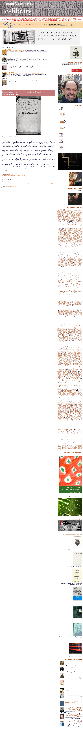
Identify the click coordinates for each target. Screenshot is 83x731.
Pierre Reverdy (76, 444)
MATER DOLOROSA (66, 18)
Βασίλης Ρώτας (67, 245)
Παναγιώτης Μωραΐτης (68, 391)
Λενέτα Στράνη (61, 327)
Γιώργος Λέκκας (69, 262)
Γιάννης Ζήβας (64, 255)
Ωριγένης (78, 429)
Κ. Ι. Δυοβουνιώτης (77, 313)
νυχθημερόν (4, 57)
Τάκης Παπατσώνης (72, 416)
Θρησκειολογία (77, 305)
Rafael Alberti (64, 445)
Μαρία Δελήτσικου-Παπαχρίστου (72, 339)
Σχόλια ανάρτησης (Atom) (12, 186)
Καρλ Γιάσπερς (64, 315)
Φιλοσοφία (74, 421)
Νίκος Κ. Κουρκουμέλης (67, 373)
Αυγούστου (62, 122)
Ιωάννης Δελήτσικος (77, 311)
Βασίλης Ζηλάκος (60, 245)
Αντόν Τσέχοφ (72, 222)
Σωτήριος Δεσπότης (78, 414)
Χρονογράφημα (67, 429)
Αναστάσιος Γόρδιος (76, 217)
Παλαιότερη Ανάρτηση (51, 183)
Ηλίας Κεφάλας (70, 302)
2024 (60, 109)
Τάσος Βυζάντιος (60, 417)
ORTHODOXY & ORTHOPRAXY (8, 72)
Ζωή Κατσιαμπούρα (76, 301)
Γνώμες (59, 266)
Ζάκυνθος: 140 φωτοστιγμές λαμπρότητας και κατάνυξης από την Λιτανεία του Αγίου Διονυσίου (25, 58)
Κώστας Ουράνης (60, 325)
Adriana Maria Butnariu (67, 430)
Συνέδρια (70, 413)
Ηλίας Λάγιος (77, 302)
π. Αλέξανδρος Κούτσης (61, 381)
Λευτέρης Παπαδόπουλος (77, 327)
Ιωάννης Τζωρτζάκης (78, 312)
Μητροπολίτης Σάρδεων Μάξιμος (74, 359)
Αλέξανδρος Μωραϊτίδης (75, 215)
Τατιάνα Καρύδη (73, 418)
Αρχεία (65, 230)
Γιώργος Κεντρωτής (60, 262)
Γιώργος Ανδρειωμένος (78, 259)
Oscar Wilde (76, 443)
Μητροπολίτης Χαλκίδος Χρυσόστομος (70, 361)
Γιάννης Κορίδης (60, 256)
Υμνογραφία (69, 420)
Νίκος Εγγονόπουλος (67, 372)
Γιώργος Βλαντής (68, 260)
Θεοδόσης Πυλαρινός (77, 304)
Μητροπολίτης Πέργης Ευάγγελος (63, 357)
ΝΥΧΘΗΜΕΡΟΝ (29, 18)
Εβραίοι (60, 285)
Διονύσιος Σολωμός (61, 284)
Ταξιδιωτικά (79, 416)
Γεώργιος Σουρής (66, 254)
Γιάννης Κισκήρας (71, 255)
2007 (60, 149)
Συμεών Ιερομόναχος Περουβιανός (75, 412)
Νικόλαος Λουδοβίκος (78, 369)
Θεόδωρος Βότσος (60, 305)
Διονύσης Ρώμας (60, 281)
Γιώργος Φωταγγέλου (67, 264)
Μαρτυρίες (73, 343)
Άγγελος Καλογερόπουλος (76, 210)
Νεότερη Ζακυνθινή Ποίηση (76, 366)
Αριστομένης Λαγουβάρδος (66, 229)
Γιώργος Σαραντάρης (63, 263)
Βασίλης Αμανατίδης (70, 244)
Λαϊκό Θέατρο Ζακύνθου (62, 326)
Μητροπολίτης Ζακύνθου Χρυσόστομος (69, 351)
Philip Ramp (63, 444)
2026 (60, 107)
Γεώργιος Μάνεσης (73, 252)
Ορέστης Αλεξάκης (75, 379)
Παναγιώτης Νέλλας (77, 391)
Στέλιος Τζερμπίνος (74, 411)
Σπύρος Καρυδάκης (74, 407)
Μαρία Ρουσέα (60, 341)
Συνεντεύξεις (77, 413)
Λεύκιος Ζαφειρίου (68, 327)
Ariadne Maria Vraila (77, 431)
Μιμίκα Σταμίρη (67, 362)
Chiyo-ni (58, 432)
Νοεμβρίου (62, 113)
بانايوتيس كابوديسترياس (72, 448)
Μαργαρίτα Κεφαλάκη (63, 338)
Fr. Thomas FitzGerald (77, 433)
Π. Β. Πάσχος (79, 381)
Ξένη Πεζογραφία (68, 376)
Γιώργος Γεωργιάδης (60, 261)
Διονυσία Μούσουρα (69, 282)
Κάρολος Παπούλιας (78, 315)
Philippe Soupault (69, 444)
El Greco (69, 433)
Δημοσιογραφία (74, 277)
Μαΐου (61, 126)
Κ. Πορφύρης (66, 314)
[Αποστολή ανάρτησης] (12, 174)
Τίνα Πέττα (79, 419)
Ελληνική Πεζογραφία (72, 290)
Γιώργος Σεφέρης (73, 263)
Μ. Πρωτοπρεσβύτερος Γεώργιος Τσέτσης (66, 331)
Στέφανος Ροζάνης (65, 412)
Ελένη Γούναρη (76, 286)
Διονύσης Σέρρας (70, 281)
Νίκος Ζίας (75, 372)
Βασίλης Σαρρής (74, 245)
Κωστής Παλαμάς (77, 325)
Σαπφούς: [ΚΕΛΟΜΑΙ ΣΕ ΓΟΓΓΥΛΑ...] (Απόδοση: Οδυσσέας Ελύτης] (75, 661)
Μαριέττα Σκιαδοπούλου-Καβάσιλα (70, 341)
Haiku (58, 437)
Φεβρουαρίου (62, 129)
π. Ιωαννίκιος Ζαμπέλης (62, 385)
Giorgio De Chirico (78, 434)
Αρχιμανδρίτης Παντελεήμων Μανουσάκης (64, 239)
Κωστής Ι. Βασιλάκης (68, 325)
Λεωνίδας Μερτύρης (72, 328)
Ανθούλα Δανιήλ (65, 221)
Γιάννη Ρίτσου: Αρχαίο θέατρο (76, 688)
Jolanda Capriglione (60, 439)
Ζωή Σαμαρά (64, 302)
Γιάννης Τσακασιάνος (68, 258)
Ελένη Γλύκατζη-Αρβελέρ (67, 286)
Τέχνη (60, 419)
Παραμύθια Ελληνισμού (61, 393)
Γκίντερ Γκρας (70, 265)
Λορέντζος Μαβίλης (70, 329)
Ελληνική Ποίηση (62, 291)
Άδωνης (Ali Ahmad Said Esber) (75, 213)
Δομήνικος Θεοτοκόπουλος (71, 284)
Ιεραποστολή (59, 309)
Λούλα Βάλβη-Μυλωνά (61, 330)
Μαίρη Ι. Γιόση (75, 332)
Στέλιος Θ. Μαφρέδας (65, 411)
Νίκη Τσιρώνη (70, 368)
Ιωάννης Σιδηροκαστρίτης (69, 312)
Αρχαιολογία (59, 230)
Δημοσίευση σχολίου (5, 181)
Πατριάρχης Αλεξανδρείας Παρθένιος (63, 394)
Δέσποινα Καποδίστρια (67, 268)
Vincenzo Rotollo (66, 447)
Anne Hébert (70, 431)
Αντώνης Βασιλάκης (62, 223)
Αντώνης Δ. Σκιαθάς (72, 223)
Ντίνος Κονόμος (75, 375)
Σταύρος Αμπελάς (66, 410)
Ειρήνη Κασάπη (73, 285)
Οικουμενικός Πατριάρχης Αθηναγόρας (72, 377)
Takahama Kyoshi (68, 446)
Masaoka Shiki (71, 441)
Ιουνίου (61, 124)
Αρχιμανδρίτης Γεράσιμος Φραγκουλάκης (64, 236)
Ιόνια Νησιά (66, 309)
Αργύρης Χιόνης (67, 228)
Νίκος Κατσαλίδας (73, 374)
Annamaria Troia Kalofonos (62, 431)
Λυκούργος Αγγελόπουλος (70, 330)
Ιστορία (15, 175)
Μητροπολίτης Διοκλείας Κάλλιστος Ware (65, 350)
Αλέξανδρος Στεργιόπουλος (76, 216)
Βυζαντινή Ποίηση (62, 249)
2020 (60, 134)
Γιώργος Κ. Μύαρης (69, 261)
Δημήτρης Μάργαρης (77, 275)
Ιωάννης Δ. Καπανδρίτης (68, 311)
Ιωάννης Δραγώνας (60, 312)
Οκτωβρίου (62, 114)
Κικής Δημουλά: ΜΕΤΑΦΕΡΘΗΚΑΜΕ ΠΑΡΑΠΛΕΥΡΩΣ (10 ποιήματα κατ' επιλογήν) (73, 702)
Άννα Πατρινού (74, 221)
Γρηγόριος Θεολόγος (67, 266)
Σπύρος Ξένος (64, 408)
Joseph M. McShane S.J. (70, 439)
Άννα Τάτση (80, 221)
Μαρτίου (61, 128)
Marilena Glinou (64, 441)
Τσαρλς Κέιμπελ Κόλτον (61, 420)
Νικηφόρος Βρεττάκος (78, 368)
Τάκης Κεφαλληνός (62, 416)
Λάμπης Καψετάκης (73, 326)
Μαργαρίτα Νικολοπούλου (73, 338)
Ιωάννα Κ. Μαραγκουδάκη (64, 310)
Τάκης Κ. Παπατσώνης (78, 415)
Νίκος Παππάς (79, 374)
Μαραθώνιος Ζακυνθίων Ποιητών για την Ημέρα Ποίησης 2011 (70, 337)
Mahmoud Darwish (73, 440)
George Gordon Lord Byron (68, 434)
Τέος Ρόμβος (80, 418)
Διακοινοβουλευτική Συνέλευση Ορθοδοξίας (71, 278)
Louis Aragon (59, 440)
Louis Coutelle (66, 440)
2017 (60, 137)
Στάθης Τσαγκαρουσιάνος (73, 408)
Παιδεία (69, 388)
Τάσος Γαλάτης (67, 417)
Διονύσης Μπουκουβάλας (76, 280)
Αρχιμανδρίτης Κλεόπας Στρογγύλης (73, 238)
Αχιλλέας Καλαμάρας (77, 240)
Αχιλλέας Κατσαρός (60, 241)
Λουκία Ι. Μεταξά (78, 329)
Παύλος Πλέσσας (72, 395)
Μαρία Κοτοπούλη (67, 340)
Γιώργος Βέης (61, 260)
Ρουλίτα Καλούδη (66, 403)
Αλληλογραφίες (67, 217)
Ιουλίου (61, 123)
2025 (60, 108)
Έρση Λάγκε (74, 295)
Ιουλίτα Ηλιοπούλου (73, 309)
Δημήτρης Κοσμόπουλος (72, 273)
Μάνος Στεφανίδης (66, 334)
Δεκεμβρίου (62, 112)
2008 (60, 148)
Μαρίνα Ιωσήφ (79, 341)
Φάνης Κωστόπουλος (77, 420)
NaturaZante (4, 64)
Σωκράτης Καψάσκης (69, 414)
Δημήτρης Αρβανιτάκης (71, 270)
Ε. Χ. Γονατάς (80, 284)
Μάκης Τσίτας (65, 333)
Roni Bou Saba (79, 445)
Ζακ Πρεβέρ (61, 300)
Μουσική (59, 364)
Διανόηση (59, 279)
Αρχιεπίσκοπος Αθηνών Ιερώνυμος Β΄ (64, 231)
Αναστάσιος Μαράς (61, 218)
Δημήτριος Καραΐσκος (67, 277)
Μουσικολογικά (68, 364)
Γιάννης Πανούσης (77, 256)
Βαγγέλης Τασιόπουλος (77, 242)
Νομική (60, 375)
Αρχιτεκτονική (68, 240)
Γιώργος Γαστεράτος (77, 260)
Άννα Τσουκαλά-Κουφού (63, 222)
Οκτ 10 (62, 120)
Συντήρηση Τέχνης (60, 414)
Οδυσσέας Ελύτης (76, 376)
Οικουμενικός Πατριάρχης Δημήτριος (63, 379)
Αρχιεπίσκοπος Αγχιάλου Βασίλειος (74, 230)
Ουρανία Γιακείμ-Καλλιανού (67, 380)
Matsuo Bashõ (59, 442)
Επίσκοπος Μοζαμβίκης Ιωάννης (68, 293)
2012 (60, 143)
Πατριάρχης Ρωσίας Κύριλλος (76, 394)
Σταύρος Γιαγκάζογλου (74, 410)
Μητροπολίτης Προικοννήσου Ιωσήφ (68, 358)
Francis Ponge (59, 434)
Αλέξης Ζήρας (60, 217)
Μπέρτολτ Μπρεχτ (76, 364)
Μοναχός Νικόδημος (77, 363)
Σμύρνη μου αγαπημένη (11, 80)
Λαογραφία (80, 326)
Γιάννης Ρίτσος (60, 258)
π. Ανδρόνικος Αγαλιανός (71, 381)
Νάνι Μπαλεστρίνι (78, 365)
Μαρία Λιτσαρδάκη (78, 340)
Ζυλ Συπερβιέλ (69, 301)
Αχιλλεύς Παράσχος (69, 241)
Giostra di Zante (61, 436)
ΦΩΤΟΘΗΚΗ (50, 18)
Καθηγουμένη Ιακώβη (73, 314)
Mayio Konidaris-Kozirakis (68, 442)
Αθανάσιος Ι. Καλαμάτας (61, 214)
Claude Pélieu (64, 432)
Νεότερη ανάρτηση (4, 183)
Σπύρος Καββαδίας (66, 407)
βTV (60, 18)
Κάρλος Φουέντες (71, 315)
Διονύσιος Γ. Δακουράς (67, 283)
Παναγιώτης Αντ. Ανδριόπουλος (70, 389)
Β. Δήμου (75, 241)
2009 (60, 147)
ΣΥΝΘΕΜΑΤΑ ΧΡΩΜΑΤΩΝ (38, 18)
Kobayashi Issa (78, 439)
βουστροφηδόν (5, 79)
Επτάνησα (67, 294)
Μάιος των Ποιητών (67, 332)
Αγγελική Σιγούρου (67, 210)
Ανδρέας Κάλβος (66, 220)
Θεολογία (68, 305)
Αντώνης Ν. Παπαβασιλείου (76, 224)
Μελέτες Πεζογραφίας (63, 346)
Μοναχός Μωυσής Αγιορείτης (67, 363)
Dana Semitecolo (78, 432)
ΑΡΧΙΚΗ (5, 18)
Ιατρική (74, 308)
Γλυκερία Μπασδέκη (77, 265)
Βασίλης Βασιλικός (78, 244)
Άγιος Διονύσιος (71, 212)
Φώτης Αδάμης (67, 423)
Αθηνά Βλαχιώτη (70, 214)
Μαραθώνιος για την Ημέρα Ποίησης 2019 (73, 336)
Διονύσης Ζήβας (75, 279)
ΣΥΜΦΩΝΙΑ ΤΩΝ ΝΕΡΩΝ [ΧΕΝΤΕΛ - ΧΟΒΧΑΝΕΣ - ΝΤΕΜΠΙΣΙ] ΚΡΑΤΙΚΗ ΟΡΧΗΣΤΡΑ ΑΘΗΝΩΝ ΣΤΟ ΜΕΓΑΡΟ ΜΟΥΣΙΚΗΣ (75, 695)
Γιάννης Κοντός (78, 255)
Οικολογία (59, 377)
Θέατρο (70, 304)
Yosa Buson (73, 447)
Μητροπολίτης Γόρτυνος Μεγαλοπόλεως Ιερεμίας (74, 349)
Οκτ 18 (62, 116)
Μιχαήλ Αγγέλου (74, 362)
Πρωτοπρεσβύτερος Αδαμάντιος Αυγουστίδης (65, 400)
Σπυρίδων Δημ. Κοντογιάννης (72, 406)
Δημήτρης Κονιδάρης (61, 273)
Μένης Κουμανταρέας (65, 347)
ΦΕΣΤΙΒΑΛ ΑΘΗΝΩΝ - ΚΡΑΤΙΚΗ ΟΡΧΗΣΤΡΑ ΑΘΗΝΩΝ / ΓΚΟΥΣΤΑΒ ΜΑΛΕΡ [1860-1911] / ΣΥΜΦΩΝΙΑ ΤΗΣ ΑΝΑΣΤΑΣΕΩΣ (73, 674)
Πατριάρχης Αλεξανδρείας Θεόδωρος (73, 393)
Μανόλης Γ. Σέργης (73, 333)
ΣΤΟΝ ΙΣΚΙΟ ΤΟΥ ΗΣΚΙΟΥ (13, 18)
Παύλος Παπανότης (61, 395)
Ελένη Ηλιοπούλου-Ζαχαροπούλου (68, 287)
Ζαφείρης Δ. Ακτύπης (77, 300)
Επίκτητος (79, 291)
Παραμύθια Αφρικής (77, 392)
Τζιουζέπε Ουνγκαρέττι (67, 419)
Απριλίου (61, 127)
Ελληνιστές (74, 291)
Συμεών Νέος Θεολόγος (62, 413)
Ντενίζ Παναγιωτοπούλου (66, 375)
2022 (60, 132)
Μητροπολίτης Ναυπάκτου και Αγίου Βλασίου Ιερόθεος (68, 354)
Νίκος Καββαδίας (76, 373)
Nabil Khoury (63, 443)
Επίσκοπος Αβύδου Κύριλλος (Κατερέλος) (65, 292)
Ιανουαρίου (62, 130)
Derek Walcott (59, 433)
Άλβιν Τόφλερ (66, 215)
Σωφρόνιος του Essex (61, 415)
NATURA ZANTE (22, 18)
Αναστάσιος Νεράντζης (71, 218)
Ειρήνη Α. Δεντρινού (66, 285)
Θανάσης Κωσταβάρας (77, 303)
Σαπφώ (60, 405)
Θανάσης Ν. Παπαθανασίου (62, 304)
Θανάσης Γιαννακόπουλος (67, 303)
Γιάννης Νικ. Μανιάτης (69, 256)
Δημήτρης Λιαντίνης (68, 275)
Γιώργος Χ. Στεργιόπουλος (76, 264)
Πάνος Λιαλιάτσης (69, 392)
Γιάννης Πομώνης (60, 257)
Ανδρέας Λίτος (74, 220)
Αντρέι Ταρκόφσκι (79, 222)
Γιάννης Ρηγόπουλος (76, 257)
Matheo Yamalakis (78, 441)
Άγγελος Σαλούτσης (60, 211)
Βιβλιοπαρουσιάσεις (70, 246)
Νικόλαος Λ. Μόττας (70, 369)
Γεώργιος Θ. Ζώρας (65, 252)
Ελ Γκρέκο (79, 285)
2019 (60, 135)
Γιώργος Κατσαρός (77, 261)
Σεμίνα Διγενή (76, 405)
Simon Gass (61, 446)
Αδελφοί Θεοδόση (65, 213)
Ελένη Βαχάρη (59, 286)
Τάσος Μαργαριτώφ (65, 418)
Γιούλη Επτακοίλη (60, 259)
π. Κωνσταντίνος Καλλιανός (20, 175)
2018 (60, 136)
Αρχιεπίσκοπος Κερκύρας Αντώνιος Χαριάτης (71, 235)
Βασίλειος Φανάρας (62, 244)
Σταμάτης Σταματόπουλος (68, 409)
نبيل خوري (60, 449)
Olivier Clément (69, 443)
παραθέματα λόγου (19, 4)
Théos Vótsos (74, 446)
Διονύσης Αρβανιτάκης (67, 279)
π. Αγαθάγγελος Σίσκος (77, 380)
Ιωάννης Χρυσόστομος (62, 313)
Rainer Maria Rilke (71, 445)
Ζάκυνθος (68, 300)
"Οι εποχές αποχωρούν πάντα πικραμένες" (65, 209)
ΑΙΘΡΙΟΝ (45, 18)
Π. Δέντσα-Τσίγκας (73, 382)
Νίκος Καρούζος (66, 374)
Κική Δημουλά (61, 318)
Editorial (65, 433)
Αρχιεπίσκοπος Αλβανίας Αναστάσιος (72, 233)
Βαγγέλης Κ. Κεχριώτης (68, 242)
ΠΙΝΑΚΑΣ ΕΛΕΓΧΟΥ (74, 18)
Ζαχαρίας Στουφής (61, 301)
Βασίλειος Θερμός (78, 243)
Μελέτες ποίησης (73, 346)
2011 (60, 145)
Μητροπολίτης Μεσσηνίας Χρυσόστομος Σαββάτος (71, 353)
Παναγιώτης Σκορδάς (61, 392)
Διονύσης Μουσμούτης (66, 280)
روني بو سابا (80, 448)
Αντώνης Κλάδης (66, 224)
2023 (60, 110)
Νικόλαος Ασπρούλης (62, 369)
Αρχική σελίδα (27, 183)
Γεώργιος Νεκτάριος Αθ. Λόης (69, 253)
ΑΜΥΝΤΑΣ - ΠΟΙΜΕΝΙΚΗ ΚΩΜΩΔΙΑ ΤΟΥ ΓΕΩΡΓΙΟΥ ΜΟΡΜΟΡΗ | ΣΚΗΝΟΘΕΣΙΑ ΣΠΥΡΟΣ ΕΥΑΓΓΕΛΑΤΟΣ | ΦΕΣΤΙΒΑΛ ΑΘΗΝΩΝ (74, 682)
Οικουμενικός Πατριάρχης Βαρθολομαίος (67, 378)
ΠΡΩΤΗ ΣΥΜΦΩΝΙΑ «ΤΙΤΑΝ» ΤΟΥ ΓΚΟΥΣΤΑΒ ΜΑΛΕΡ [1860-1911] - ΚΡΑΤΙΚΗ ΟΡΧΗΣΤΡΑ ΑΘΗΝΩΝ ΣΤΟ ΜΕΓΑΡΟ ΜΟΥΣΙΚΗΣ (74, 709)
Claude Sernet (70, 432)
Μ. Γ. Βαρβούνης (79, 330)
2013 (60, 142)
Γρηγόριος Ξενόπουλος (76, 266)
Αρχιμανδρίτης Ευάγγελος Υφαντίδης (70, 237)
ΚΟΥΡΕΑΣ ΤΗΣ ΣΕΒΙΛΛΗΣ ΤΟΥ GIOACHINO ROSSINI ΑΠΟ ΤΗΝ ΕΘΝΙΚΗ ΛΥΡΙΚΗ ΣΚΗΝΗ (74, 715)
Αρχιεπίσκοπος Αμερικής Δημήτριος (64, 234)
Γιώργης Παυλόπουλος (69, 259)
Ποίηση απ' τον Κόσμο (74, 399)
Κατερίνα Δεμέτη (69, 316)
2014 (60, 141)
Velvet (60, 447)
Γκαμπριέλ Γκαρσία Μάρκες (62, 265)
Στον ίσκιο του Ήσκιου (6, 49)
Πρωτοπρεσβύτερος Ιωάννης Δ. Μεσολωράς (71, 402)
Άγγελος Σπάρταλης (69, 211)
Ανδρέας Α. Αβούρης (74, 219)
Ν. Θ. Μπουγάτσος (69, 365)
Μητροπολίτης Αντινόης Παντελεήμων (68, 348)
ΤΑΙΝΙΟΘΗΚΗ (56, 18)
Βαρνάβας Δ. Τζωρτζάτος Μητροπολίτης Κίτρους (65, 243)
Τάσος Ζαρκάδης (75, 417)
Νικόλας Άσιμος (75, 370)
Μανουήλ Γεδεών (73, 334)
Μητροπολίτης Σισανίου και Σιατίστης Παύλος (65, 360)
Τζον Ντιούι (74, 419)
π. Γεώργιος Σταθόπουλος (64, 382)
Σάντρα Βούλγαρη (79, 404)
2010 (60, 146)
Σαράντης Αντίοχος (67, 405)
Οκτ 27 (62, 115)
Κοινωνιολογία (77, 318)
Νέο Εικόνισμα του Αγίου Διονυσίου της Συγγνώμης (17, 50)
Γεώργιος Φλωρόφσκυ (74, 254)
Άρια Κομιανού (74, 228)
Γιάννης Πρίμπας (68, 257)
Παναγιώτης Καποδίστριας (68, 390)
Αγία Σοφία (64, 212)
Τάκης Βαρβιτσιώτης (69, 415)
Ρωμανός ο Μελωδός (74, 403)
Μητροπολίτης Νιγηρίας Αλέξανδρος (64, 355)
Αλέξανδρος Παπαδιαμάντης (63, 216)
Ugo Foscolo (80, 446)
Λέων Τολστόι (65, 328)
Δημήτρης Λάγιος (60, 275)
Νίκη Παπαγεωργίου (63, 368)
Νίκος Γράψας (74, 371)
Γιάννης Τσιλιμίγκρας (77, 258)
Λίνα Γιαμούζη (63, 329)
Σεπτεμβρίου (62, 121)
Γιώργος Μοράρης (79, 262)
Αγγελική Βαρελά (78, 209)
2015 (60, 140)
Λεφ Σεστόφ (59, 328)
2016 (60, 139)
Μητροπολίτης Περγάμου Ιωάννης (74, 356)
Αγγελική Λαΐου (59, 210)
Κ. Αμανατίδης (70, 313)
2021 (60, 133)
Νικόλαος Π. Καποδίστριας (64, 370)
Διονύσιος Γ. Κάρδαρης (77, 283)
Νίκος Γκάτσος (66, 371)
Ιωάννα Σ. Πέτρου (74, 310)
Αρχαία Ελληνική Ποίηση (77, 229)
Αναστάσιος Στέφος (66, 219)
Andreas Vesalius (78, 430)
